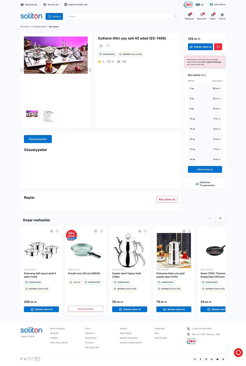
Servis (88, 328)
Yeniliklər (54, 338)
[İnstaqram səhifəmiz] (206, 359)
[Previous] (22, 70)
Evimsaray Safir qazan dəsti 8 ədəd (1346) (40, 275)
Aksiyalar (54, 333)
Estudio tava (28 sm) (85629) (84, 273)
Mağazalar (160, 328)
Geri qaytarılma (92, 347)
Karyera (123, 328)
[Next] (90, 70)
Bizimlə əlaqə (161, 338)
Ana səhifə (24, 27)
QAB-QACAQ (30, 269)
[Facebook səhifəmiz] (200, 359)
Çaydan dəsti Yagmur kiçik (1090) (126, 275)
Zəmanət (89, 342)
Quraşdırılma (91, 338)
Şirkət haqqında (57, 328)
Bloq (157, 333)
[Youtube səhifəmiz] (217, 359)
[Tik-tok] (223, 359)
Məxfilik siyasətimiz (129, 338)
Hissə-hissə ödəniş (58, 342)
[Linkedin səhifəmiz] (212, 359)
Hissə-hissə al (205, 169)
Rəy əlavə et (167, 199)
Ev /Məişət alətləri (39, 27)
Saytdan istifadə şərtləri (131, 342)
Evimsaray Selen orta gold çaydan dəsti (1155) (170, 275)
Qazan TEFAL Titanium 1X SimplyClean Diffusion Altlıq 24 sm (217, 275)
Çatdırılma (89, 333)
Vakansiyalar (126, 333)
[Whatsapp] (194, 359)
